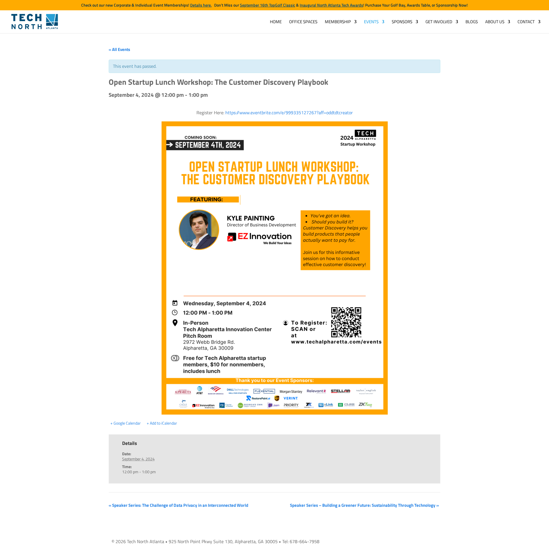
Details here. (201, 5)
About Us (494, 22)
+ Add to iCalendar (162, 423)
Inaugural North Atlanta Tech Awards (331, 5)
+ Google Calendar (125, 423)
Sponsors (402, 22)
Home (276, 22)
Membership (338, 22)
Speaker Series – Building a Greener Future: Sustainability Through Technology (364, 505)
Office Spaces (303, 22)
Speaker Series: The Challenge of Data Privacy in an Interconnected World (178, 505)
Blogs (472, 22)
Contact (526, 22)
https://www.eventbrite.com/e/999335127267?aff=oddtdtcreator (289, 112)
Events (371, 22)
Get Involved (438, 22)
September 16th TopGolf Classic (267, 5)
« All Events (119, 49)
